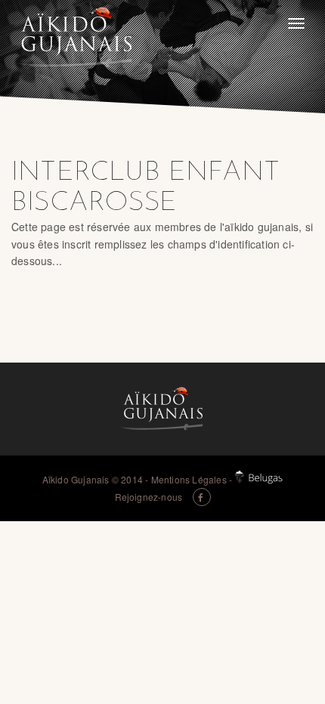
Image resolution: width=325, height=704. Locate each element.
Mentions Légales (189, 479)
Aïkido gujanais (75, 38)
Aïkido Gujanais (76, 479)
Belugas (258, 477)
